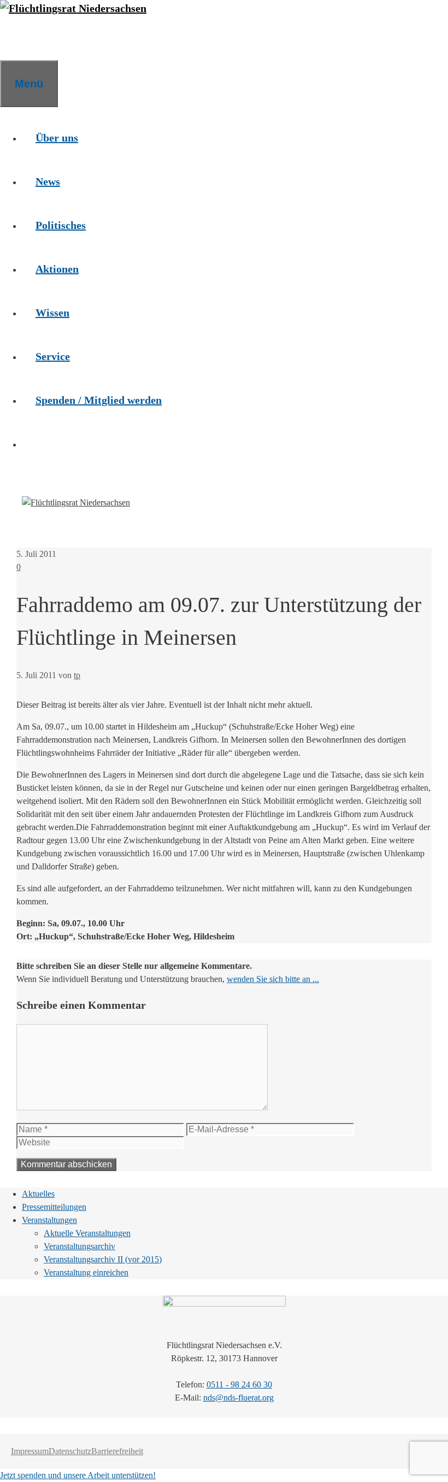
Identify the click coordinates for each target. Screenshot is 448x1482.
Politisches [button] (61, 225)
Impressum (30, 1451)
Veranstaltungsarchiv (79, 1246)
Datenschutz (70, 1451)
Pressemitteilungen (54, 1207)
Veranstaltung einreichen (86, 1272)
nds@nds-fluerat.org (238, 1397)
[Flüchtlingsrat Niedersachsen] (73, 8)
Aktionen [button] (57, 269)
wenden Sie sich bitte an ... (273, 979)
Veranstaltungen (49, 1220)
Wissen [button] (52, 313)
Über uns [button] (57, 138)
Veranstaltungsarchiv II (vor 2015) (103, 1259)
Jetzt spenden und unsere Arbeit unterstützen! (78, 1475)
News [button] (48, 181)
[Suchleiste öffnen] (13, 38)
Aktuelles (38, 1193)
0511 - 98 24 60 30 (239, 1384)
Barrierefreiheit (117, 1451)
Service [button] (53, 356)
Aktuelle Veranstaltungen (87, 1233)
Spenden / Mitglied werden (99, 400)
